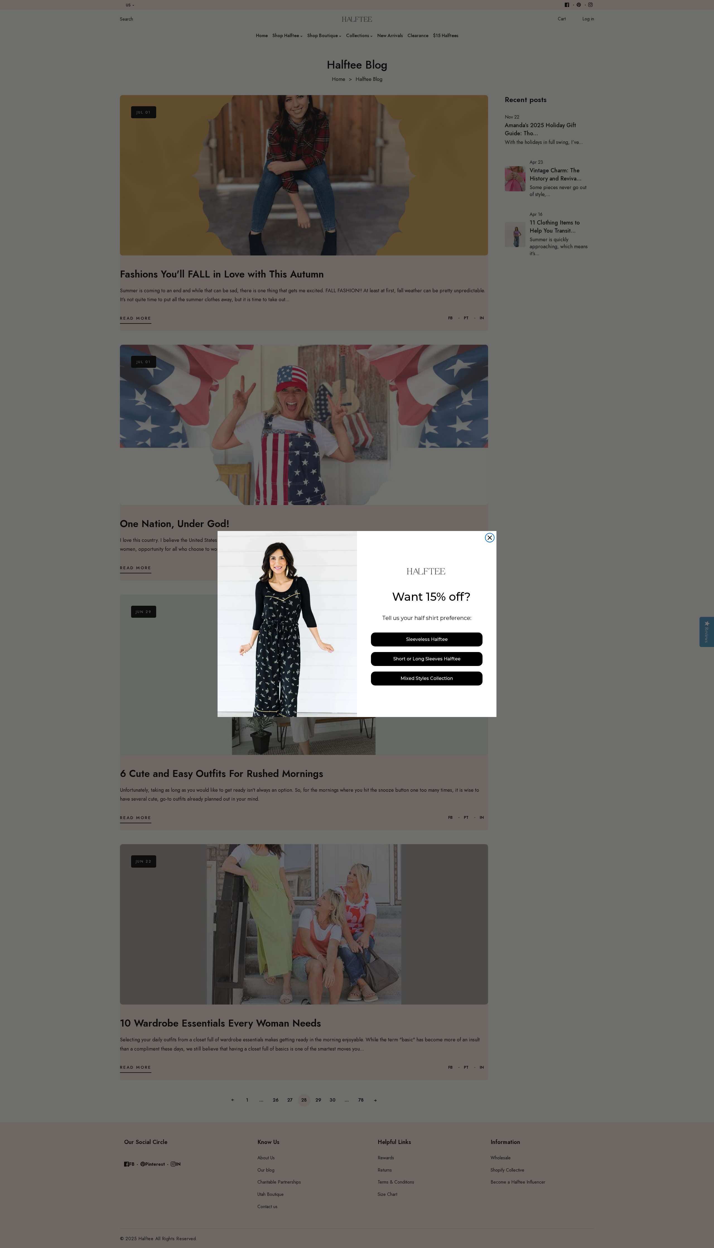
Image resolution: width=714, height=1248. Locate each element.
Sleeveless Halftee (427, 639)
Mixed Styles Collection (427, 678)
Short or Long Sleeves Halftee (426, 659)
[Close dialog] (489, 537)
